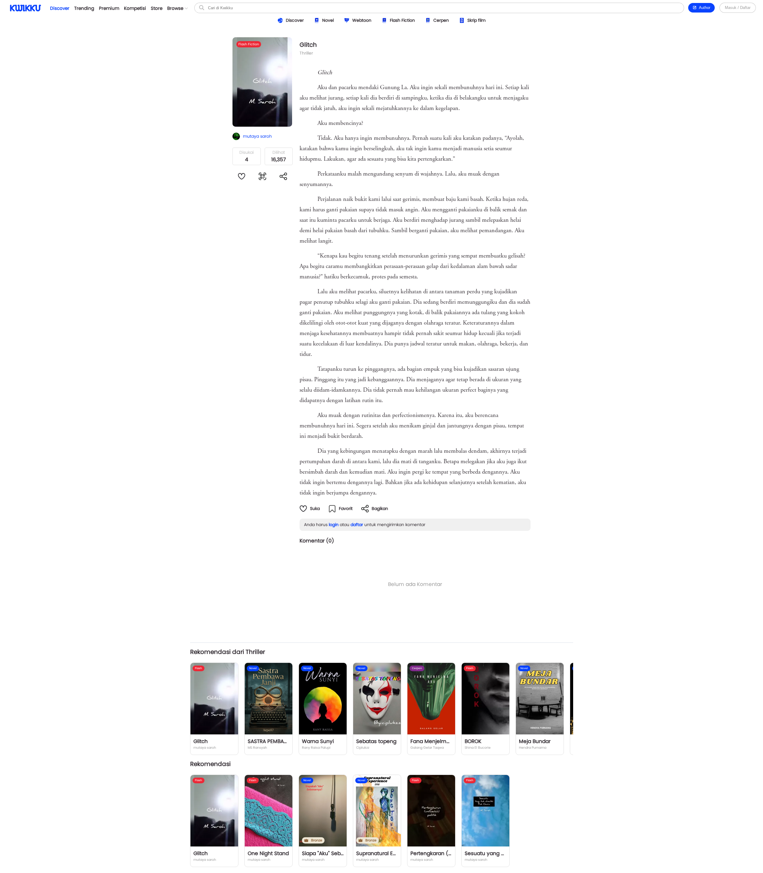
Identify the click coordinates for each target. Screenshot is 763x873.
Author (703, 7)
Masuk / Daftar (737, 7)
